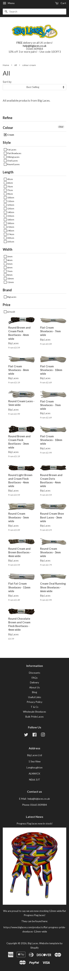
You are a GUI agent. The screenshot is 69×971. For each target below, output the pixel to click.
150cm (10, 216)
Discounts (34, 672)
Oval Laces (12, 160)
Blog (34, 692)
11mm (10, 282)
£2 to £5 (11, 311)
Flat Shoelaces (14, 153)
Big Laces (11, 297)
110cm (10, 201)
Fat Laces (11, 149)
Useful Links (34, 697)
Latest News (34, 816)
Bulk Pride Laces (34, 716)
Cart (63, 3)
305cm (10, 238)
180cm (10, 223)
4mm (10, 260)
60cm (10, 182)
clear (61, 126)
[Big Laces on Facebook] (34, 735)
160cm (10, 219)
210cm (10, 227)
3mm (10, 256)
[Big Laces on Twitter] (26, 735)
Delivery (34, 682)
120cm (10, 204)
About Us (34, 687)
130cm (10, 208)
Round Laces (13, 164)
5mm (10, 263)
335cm (10, 241)
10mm (10, 278)
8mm (10, 274)
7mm (10, 271)
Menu (11, 3)
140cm (10, 212)
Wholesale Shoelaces (34, 711)
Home (6, 65)
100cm (10, 197)
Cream (10, 134)
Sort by (7, 81)
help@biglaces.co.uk (34, 45)
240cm (10, 230)
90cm (10, 193)
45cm (10, 179)
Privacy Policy (34, 701)
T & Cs (34, 706)
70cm (10, 186)
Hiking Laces (13, 157)
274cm (10, 234)
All (15, 65)
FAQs (35, 677)
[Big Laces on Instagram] (43, 735)
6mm (10, 267)
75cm (10, 190)
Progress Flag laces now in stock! (35, 823)
